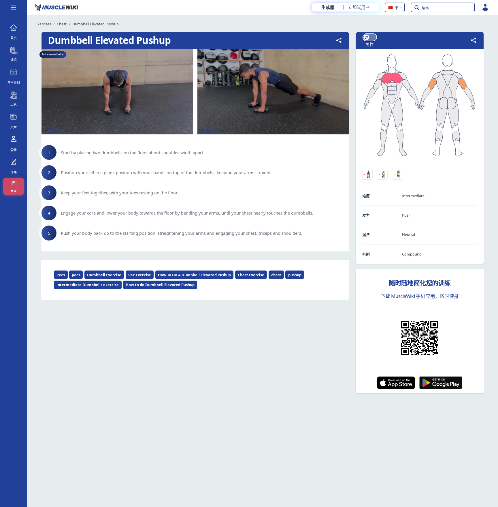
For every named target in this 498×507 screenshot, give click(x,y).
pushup (294, 274)
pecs (76, 274)
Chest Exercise (251, 274)
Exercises (43, 24)
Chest (62, 24)
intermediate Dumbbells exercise (87, 284)
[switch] (369, 37)
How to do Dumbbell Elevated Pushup (160, 284)
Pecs (60, 274)
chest (276, 274)
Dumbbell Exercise (104, 274)
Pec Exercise (139, 274)
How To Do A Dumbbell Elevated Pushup (194, 274)
